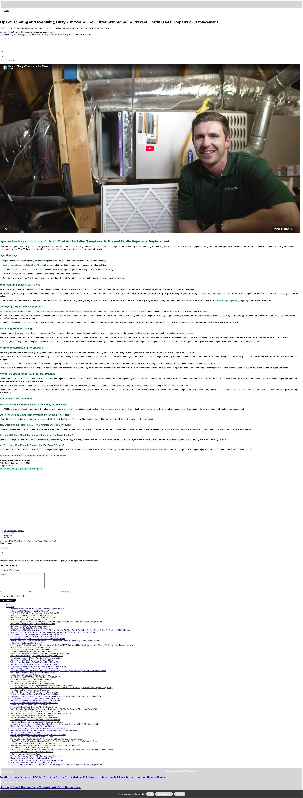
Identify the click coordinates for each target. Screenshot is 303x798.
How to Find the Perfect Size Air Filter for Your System (31, 615)
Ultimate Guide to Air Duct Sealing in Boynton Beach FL (32, 758)
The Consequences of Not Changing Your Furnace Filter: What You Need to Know (41, 686)
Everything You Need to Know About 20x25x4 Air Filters (32, 715)
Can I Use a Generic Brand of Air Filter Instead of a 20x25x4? (33, 649)
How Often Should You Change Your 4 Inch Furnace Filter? (32, 624)
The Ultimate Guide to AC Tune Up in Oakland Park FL (31, 747)
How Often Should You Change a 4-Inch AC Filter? (29, 619)
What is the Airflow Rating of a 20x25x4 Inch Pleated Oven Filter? (35, 662)
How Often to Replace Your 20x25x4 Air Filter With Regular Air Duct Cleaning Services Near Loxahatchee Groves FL (55, 632)
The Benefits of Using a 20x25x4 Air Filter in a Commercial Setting (35, 658)
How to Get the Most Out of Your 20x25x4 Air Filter (30, 647)
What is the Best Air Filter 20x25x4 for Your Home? (29, 681)
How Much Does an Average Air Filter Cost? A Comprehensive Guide (36, 656)
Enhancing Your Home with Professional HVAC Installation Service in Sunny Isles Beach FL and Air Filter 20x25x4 (54, 724)
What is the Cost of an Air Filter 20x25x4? (26, 643)
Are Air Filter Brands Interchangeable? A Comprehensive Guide (34, 703)
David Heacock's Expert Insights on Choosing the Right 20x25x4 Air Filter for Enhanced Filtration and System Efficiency (56, 709)
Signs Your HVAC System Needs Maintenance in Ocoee (31, 737)
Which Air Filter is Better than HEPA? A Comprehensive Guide (34, 692)
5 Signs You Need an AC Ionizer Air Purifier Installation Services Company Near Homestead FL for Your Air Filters (53, 741)
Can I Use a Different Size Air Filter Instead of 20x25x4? (31, 752)
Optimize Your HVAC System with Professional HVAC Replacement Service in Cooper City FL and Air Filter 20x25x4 (55, 641)
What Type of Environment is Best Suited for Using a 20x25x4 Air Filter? (38, 735)
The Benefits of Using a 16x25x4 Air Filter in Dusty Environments (35, 720)
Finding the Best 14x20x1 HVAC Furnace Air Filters (30, 675)
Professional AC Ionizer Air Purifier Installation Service (31, 679)
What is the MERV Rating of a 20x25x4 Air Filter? (29, 611)
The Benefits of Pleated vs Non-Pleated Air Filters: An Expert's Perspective (38, 728)
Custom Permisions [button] (164, 794)
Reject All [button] (179, 794)
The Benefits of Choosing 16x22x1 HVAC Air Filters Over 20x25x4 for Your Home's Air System (46, 739)
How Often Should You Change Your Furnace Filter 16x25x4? (33, 762)
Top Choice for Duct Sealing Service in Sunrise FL (29, 690)
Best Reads (10, 607)
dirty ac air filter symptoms (14, 531)
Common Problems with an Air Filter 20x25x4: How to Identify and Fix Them (39, 654)
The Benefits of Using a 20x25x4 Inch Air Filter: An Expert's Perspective (37, 639)
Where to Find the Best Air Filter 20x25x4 (26, 754)
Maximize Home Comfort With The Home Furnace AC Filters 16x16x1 (37, 609)
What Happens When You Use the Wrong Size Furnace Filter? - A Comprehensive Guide (43, 730)
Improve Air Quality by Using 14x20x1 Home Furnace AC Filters (35, 694)
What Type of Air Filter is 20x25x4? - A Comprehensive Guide (34, 664)
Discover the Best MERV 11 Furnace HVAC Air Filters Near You (35, 701)
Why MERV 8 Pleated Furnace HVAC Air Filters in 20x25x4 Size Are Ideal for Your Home (44, 745)
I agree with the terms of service (13, 596)
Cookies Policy (140, 794)
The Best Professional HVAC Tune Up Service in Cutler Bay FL (34, 743)
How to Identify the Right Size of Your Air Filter (28, 628)
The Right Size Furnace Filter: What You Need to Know (31, 651)
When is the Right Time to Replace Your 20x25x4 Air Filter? (33, 617)
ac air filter (8, 535)
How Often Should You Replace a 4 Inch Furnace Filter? (31, 660)
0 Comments (49, 32)
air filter (7, 537)
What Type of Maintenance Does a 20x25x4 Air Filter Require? (34, 718)
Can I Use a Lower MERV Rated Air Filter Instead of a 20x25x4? (35, 677)
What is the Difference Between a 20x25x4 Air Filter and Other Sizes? (36, 722)
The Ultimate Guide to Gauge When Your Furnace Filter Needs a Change (37, 634)
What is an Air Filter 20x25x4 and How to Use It (28, 733)
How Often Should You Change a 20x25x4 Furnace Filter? (32, 673)
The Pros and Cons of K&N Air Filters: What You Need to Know (34, 637)
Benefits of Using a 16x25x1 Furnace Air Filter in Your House (33, 707)
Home (6, 11)
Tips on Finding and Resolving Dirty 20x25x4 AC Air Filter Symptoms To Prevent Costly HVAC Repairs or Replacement (56, 622)
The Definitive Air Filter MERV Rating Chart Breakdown (32, 683)
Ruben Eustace (6, 32)
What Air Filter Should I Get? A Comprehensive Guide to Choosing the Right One (41, 713)
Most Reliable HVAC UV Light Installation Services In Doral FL (34, 613)
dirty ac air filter (10, 533)
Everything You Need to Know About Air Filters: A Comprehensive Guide (38, 666)
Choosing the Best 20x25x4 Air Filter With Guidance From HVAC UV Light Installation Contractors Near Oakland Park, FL (57, 696)
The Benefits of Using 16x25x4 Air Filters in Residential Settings (34, 698)
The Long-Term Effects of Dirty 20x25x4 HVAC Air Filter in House (36, 711)
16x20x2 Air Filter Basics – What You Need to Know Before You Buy (36, 760)
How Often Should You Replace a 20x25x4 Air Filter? (30, 626)
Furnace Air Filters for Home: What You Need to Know (31, 705)
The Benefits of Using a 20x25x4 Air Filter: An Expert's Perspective (35, 756)
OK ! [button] (150, 794)
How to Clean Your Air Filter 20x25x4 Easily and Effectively (33, 726)
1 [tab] (5, 39)
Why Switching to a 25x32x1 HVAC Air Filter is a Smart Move (34, 669)
